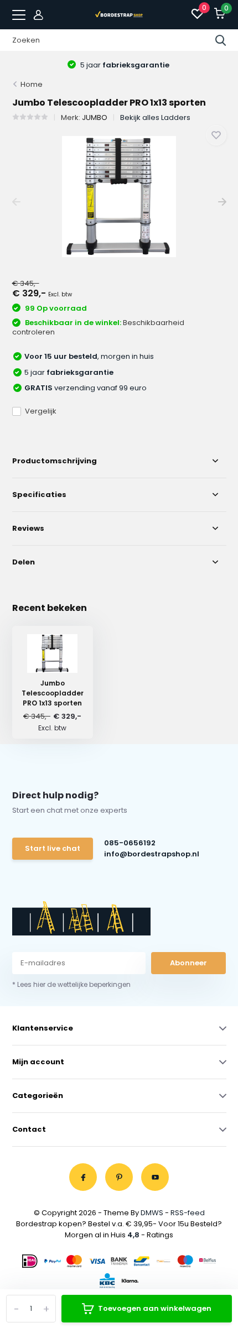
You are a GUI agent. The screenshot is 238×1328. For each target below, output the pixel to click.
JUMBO (94, 117)
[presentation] (16, 202)
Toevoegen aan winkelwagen (154, 1308)
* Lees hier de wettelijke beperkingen (71, 984)
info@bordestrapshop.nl (151, 854)
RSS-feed (187, 1212)
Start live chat (52, 848)
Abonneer (188, 963)
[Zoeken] (220, 40)
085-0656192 (130, 843)
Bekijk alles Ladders (155, 117)
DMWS (152, 1212)
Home (31, 84)
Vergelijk (40, 411)
